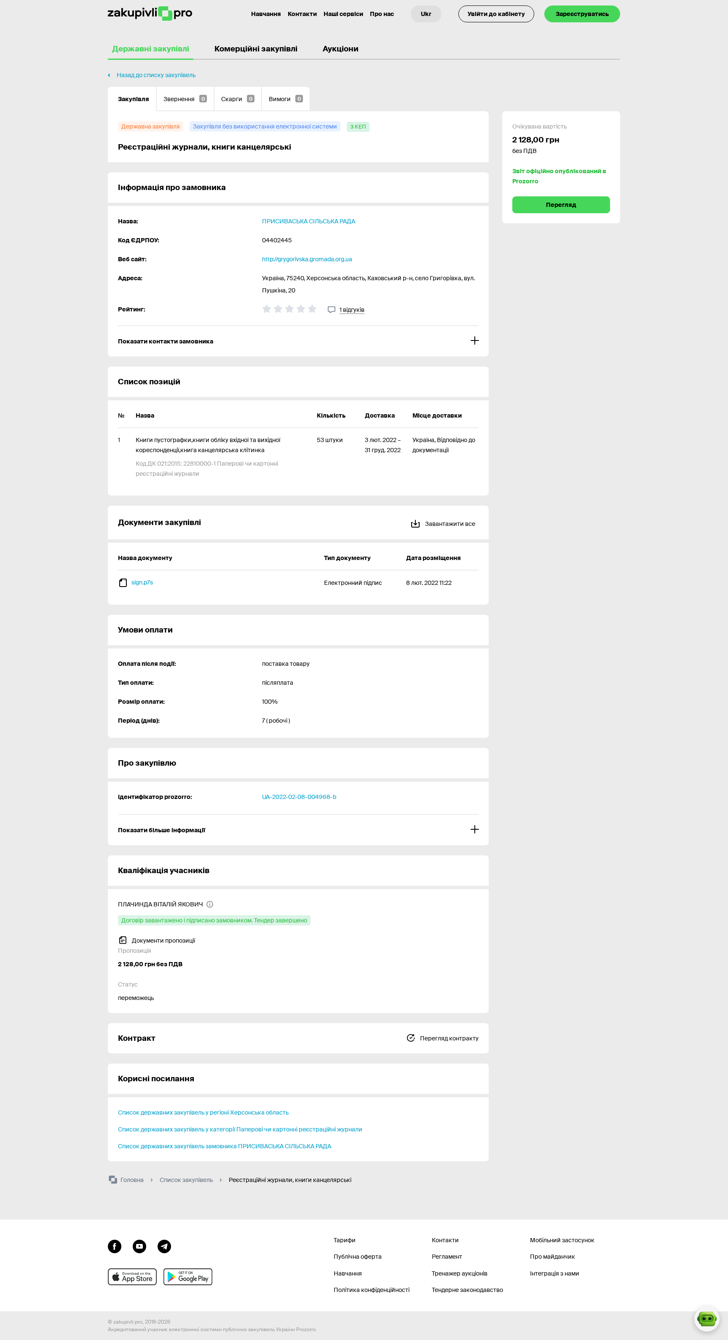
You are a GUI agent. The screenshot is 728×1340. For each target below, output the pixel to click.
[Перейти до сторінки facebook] (114, 1245)
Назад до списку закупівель (156, 75)
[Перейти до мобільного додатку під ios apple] (132, 1276)
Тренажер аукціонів (459, 1273)
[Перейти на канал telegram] (164, 1245)
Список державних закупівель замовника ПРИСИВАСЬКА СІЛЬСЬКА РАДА (224, 1146)
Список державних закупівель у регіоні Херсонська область (203, 1112)
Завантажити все (449, 524)
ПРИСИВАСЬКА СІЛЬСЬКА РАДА (308, 221)
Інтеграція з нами (554, 1273)
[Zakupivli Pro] (150, 13)
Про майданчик (552, 1256)
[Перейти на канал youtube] (139, 1245)
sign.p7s (142, 582)
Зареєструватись (582, 14)
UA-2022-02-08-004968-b (299, 797)
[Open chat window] (707, 1319)
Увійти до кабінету (496, 14)
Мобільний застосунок (562, 1240)
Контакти (302, 14)
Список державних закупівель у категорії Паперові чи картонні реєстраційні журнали (240, 1129)
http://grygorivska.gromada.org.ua (307, 259)
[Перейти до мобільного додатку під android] (187, 1276)
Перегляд (561, 205)
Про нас (382, 14)
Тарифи (345, 1240)
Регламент (447, 1256)
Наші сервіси (343, 14)
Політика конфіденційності (372, 1290)
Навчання (266, 14)
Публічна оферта (358, 1256)
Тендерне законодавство (467, 1290)
